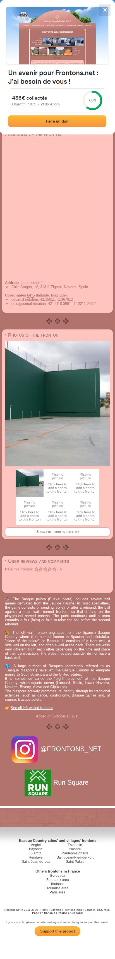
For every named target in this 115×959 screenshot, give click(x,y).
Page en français (43, 912)
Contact (90, 909)
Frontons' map (73, 909)
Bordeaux (57, 876)
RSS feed (103, 909)
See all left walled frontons (32, 708)
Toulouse (57, 884)
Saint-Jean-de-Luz (36, 862)
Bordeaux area (57, 880)
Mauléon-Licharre (74, 853)
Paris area (57, 892)
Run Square (70, 782)
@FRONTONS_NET (71, 749)
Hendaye (36, 857)
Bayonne (36, 849)
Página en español (70, 912)
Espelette (75, 845)
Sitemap (56, 909)
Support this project (57, 931)
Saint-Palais (75, 862)
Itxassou (75, 849)
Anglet (36, 845)
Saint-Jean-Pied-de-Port (75, 857)
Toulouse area (57, 888)
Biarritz (35, 853)
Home (44, 909)
